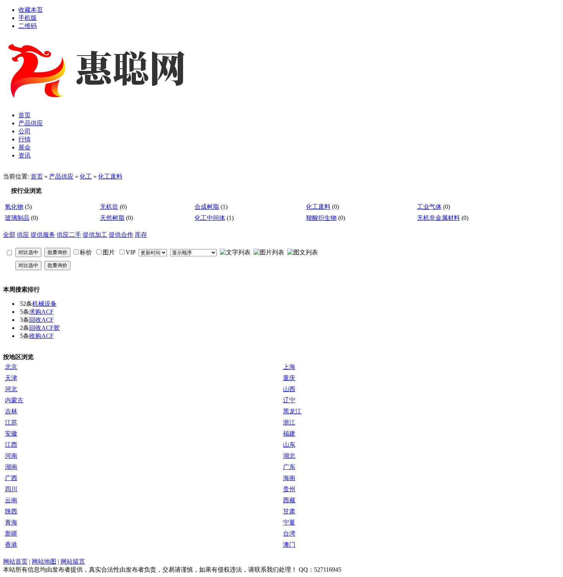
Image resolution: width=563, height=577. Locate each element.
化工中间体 (210, 218)
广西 (11, 478)
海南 (289, 478)
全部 (9, 234)
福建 (289, 433)
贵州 (289, 489)
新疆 (11, 533)
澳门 (289, 544)
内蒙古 (14, 400)
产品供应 (61, 176)
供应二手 (69, 234)
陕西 (11, 511)
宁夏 (289, 522)
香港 (11, 544)
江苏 (11, 422)
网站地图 (44, 561)
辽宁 (289, 400)
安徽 (11, 433)
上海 (289, 367)
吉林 (11, 411)
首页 (37, 176)
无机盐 (109, 206)
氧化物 (14, 206)
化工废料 (110, 176)
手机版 (27, 18)
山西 (289, 389)
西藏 (289, 500)
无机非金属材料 (438, 218)
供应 (23, 234)
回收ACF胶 (44, 328)
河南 (11, 455)
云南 (11, 500)
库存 (141, 234)
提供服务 (43, 234)
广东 (289, 467)
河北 (11, 389)
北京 (11, 367)
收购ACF (41, 336)
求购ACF (41, 311)
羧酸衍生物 (321, 218)
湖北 (289, 455)
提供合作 (121, 234)
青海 (11, 522)
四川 (11, 489)
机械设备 (44, 303)
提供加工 (95, 234)
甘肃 (289, 511)
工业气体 (429, 206)
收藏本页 (30, 10)
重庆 (289, 378)
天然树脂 (112, 218)
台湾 (289, 533)
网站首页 (15, 561)
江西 (11, 444)
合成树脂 (207, 206)
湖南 (11, 467)
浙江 (289, 422)
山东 (289, 444)
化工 (86, 176)
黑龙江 (292, 411)
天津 (11, 378)
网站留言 (73, 561)
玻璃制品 (17, 218)
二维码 (27, 26)
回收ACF (41, 319)
